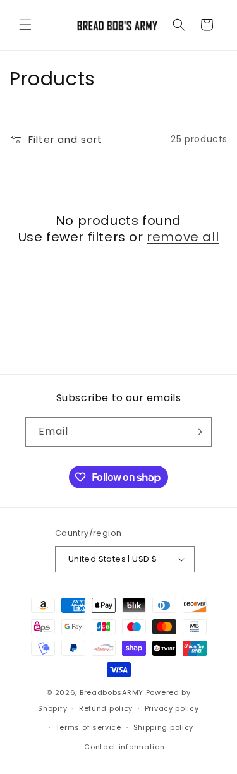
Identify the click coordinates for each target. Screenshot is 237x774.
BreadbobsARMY (111, 692)
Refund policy (106, 708)
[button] (25, 25)
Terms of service (88, 727)
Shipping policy (163, 727)
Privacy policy (172, 708)
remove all (183, 237)
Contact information (124, 747)
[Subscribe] (197, 432)
